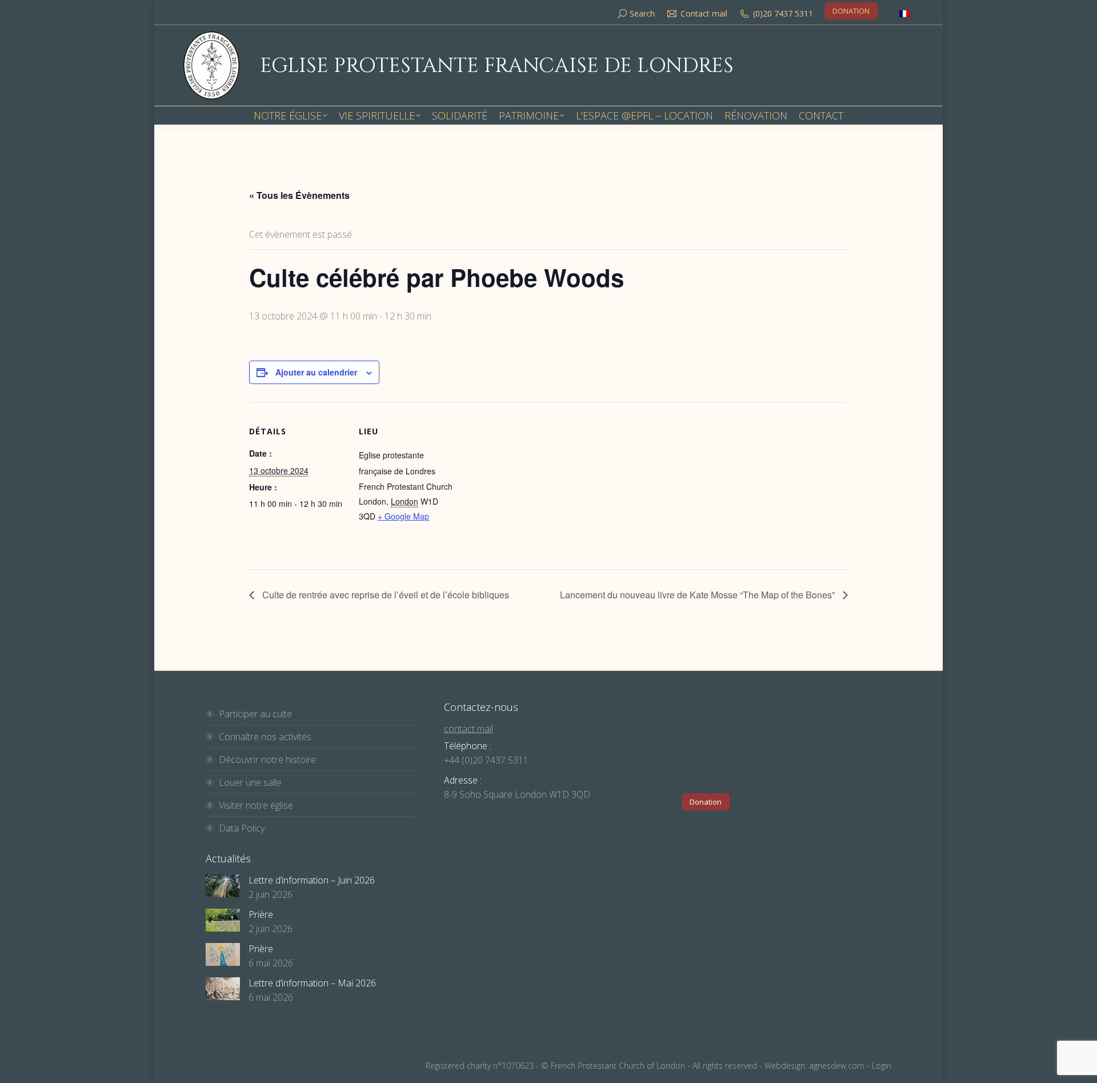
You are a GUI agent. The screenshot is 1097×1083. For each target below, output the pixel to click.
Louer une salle (250, 782)
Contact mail (703, 13)
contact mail (468, 728)
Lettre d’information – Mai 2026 (312, 983)
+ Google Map (403, 516)
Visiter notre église (256, 805)
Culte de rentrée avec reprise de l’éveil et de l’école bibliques (384, 594)
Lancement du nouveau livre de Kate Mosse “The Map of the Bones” (698, 594)
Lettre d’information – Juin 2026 (312, 880)
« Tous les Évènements (299, 195)
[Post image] (223, 885)
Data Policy (242, 828)
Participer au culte (255, 714)
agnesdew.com (836, 1065)
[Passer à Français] (904, 13)
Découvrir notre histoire (267, 759)
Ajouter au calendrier (316, 372)
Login (881, 1065)
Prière (261, 914)
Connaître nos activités (265, 736)
